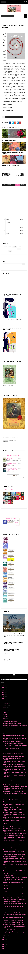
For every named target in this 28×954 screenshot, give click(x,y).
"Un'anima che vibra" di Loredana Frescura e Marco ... (14, 831)
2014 (3, 943)
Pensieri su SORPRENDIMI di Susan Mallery (13, 906)
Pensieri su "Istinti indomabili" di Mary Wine (13, 743)
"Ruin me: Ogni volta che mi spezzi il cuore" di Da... (14, 736)
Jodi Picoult (16, 116)
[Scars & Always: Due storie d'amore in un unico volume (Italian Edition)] (6, 495)
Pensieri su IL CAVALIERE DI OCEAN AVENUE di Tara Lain (15, 866)
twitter (14, 230)
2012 (3, 946)
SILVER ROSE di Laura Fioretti (10, 721)
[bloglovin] (26, 2)
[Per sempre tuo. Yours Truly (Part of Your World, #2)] (20, 495)
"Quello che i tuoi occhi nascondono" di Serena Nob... (14, 773)
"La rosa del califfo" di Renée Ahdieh (12, 795)
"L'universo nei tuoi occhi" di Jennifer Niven (13, 912)
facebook (23, 184)
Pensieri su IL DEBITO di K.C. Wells (11, 807)
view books (17, 525)
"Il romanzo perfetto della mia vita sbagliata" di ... (15, 893)
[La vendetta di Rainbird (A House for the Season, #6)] (17, 499)
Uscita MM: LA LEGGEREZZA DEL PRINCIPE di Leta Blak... (14, 890)
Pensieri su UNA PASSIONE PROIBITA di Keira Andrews (13, 852)
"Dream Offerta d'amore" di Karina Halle (13, 897)
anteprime (7, 116)
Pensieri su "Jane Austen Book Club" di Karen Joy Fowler (13, 153)
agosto (5, 710)
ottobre (5, 707)
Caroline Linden (9, 464)
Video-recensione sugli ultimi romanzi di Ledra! (14, 793)
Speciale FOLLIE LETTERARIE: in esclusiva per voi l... (14, 904)
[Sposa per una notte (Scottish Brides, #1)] (12, 503)
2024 (3, 689)
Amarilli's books (8, 489)
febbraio (5, 935)
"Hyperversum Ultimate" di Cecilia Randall (13, 791)
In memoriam (9, 458)
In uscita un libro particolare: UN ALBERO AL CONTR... (13, 780)
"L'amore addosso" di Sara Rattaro (11, 908)
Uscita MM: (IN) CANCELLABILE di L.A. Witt (13, 856)
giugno (5, 714)
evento (19, 246)
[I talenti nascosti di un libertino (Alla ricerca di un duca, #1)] (4, 495)
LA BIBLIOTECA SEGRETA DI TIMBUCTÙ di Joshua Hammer (14, 887)
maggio (5, 716)
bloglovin (14, 219)
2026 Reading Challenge (11, 518)
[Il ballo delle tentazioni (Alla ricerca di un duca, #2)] (4, 466)
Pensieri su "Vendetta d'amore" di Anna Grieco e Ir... (15, 845)
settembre (6, 709)
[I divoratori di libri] (6, 503)
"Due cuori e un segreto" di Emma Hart (12, 732)
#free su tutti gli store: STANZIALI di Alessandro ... (15, 746)
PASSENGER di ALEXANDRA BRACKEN (11, 901)
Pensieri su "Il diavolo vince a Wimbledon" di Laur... (14, 880)
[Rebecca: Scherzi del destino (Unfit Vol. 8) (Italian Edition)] (20, 499)
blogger (17, 184)
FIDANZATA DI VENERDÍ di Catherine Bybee (13, 882)
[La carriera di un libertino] (9, 503)
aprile (4, 718)
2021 (3, 694)
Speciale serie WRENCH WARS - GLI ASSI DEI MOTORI (13, 729)
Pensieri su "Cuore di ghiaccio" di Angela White (14, 932)
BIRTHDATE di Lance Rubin (9, 873)
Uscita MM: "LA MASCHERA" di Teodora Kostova (14, 840)
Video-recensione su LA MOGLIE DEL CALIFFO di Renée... (14, 884)
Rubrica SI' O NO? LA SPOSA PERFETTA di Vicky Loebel (14, 770)
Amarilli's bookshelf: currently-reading (13, 454)
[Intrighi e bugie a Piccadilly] (14, 499)
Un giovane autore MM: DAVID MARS (12, 783)
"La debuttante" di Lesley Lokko (11, 820)
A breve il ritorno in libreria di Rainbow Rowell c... (15, 848)
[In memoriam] (4, 461)
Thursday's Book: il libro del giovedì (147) (13, 869)
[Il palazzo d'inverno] (4, 499)
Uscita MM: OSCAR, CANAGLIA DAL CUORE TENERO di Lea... (15, 797)
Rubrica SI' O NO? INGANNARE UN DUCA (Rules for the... (15, 815)
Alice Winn (8, 459)
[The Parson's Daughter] (9, 495)
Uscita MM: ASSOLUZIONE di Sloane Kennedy (13, 924)
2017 (3, 701)
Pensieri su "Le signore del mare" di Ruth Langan (15, 786)
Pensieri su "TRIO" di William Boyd (10, 165)
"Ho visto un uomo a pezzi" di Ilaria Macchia (13, 825)
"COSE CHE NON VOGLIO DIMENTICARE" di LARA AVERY (14, 862)
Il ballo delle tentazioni (11, 463)
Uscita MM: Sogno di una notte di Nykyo (12, 828)
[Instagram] (19, 2)
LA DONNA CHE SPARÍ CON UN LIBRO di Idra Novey (15, 877)
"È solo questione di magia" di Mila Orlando (13, 764)
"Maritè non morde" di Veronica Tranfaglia (13, 756)
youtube (14, 233)
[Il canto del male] (22, 495)
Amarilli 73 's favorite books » (19, 505)
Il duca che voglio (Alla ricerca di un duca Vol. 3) (11, 469)
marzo (5, 720)
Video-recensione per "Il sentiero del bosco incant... (13, 754)
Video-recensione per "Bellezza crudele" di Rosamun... (13, 810)
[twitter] (22, 2)
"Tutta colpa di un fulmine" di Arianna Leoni (14, 899)
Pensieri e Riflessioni (7, 246)
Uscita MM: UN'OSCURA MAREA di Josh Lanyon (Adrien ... (14, 805)
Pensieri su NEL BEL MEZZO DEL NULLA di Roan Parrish (14, 767)
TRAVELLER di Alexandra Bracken (11, 748)
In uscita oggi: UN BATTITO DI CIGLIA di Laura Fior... (14, 838)
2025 (3, 687)
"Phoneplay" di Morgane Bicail (10, 931)
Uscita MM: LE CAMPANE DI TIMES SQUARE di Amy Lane (15, 918)
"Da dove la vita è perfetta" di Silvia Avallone (14, 784)
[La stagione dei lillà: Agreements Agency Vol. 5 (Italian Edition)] (12, 499)
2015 (3, 941)
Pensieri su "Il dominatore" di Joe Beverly (13, 896)
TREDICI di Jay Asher (8, 875)
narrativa (20, 116)
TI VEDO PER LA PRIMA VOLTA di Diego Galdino (14, 751)
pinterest (14, 228)
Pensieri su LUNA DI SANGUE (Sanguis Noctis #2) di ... (14, 927)
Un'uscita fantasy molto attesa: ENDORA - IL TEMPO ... (14, 871)
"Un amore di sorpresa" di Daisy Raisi (12, 849)
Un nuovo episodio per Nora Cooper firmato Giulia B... (15, 802)
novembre (5, 705)
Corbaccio (11, 116)
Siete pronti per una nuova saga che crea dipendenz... (13, 789)
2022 (3, 692)
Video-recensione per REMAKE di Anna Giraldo (14, 854)
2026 (3, 685)
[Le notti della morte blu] (6, 499)
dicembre (5, 703)
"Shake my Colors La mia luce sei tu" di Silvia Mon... (14, 762)
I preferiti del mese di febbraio (10, 929)
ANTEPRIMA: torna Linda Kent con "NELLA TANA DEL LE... (14, 910)
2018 (3, 700)
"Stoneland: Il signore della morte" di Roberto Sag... (14, 818)
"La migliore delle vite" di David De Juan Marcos (14, 826)
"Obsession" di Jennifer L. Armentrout (12, 741)
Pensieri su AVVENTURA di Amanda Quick (13, 920)
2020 (3, 696)
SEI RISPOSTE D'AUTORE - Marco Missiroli (13, 835)
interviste (5, 251)
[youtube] (24, 2)
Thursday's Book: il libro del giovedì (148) (13, 778)
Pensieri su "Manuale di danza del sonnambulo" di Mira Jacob (10, 139)
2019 (3, 698)
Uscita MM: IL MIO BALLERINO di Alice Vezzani (14, 812)
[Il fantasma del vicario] (9, 499)
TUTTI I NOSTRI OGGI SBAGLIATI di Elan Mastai (14, 750)
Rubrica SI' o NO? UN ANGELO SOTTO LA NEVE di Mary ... (14, 915)
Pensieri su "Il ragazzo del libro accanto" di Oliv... (15, 833)
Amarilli (8, 520)
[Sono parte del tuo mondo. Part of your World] (14, 495)
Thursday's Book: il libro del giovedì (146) (13, 922)
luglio (4, 712)
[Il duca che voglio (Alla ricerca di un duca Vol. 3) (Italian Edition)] (4, 471)
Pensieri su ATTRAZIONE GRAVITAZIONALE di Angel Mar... (14, 775)
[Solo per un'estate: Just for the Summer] (17, 495)
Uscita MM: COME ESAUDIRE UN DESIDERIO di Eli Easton (14, 739)
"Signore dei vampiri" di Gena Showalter (12, 733)
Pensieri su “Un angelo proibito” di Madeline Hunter (13, 822)
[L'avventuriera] (22, 499)
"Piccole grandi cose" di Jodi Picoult (11, 727)
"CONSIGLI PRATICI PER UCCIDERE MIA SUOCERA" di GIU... (15, 842)
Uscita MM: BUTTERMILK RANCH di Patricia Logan (15, 725)
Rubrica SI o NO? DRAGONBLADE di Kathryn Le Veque (14, 859)
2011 (3, 948)
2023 (3, 690)
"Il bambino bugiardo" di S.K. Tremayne (12, 723)
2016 (3, 939)
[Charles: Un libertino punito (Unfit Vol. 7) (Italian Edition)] (4, 503)
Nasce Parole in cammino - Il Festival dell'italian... (15, 864)
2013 (3, 944)
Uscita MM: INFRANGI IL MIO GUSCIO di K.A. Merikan (13, 759)
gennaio (5, 937)
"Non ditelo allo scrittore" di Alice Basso (13, 799)
